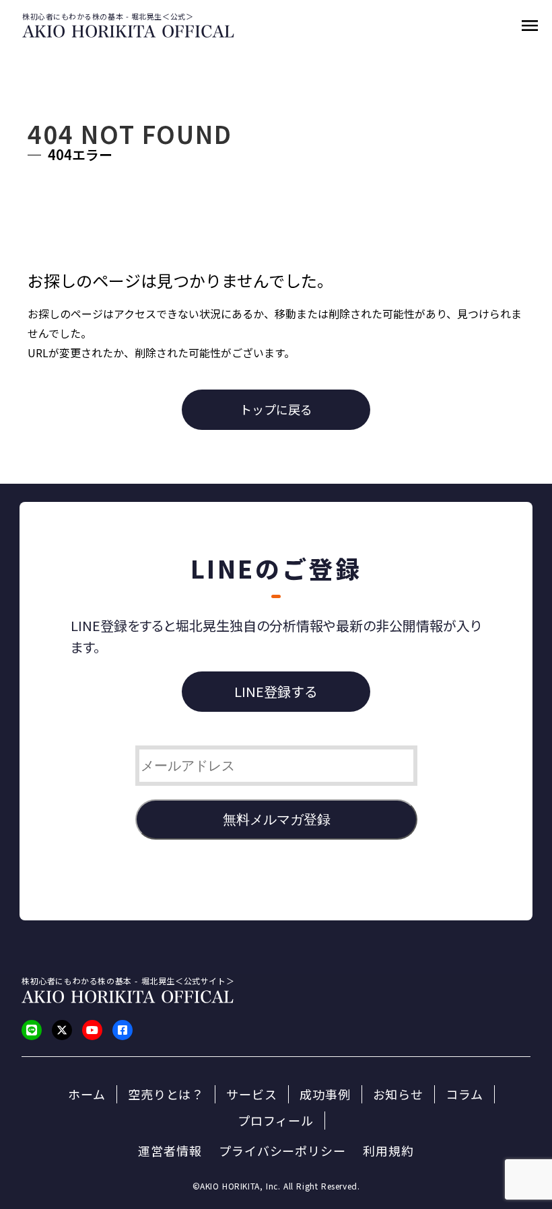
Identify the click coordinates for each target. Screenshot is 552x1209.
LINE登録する (276, 691)
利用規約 (388, 1150)
